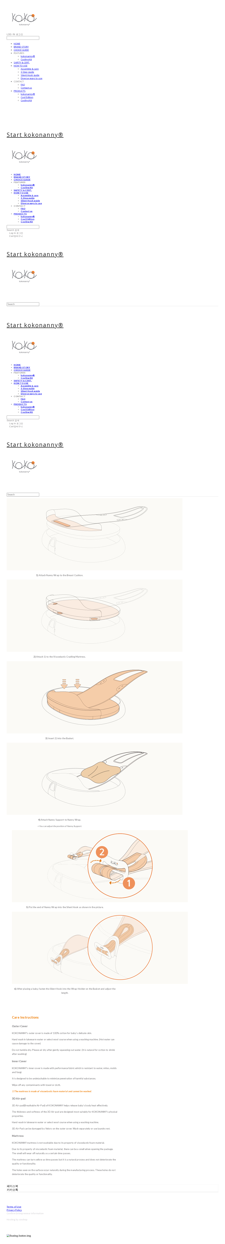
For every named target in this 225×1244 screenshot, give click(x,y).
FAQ (23, 84)
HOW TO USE (20, 65)
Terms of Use (14, 1206)
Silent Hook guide (30, 75)
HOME (17, 43)
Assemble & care (30, 68)
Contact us (26, 87)
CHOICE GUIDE (21, 49)
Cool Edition (27, 97)
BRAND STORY (21, 46)
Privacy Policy (14, 1210)
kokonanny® (28, 56)
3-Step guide (27, 72)
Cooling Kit (26, 59)
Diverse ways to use (31, 78)
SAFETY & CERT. (22, 62)
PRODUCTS (19, 90)
